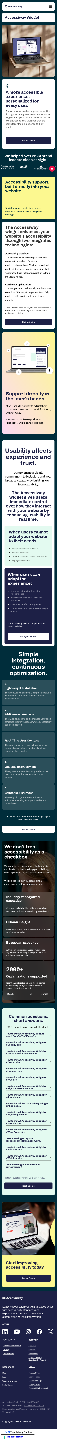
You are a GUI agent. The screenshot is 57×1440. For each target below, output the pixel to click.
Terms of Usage (35, 1381)
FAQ (4, 1377)
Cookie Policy (34, 1377)
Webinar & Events (9, 1381)
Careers (32, 1350)
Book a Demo (28, 140)
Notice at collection (13, 1436)
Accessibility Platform (12, 1346)
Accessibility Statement (38, 1388)
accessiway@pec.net (34, 1405)
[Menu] (50, 6)
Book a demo (28, 1186)
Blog (4, 1373)
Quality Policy (34, 1385)
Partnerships (8, 1354)
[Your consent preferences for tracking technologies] (4, 1437)
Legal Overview (34, 1358)
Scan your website (28, 636)
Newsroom (33, 1354)
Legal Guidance (9, 1385)
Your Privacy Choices (21, 1432)
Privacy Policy (34, 1373)
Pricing (6, 1350)
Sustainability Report (37, 1360)
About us (32, 1346)
